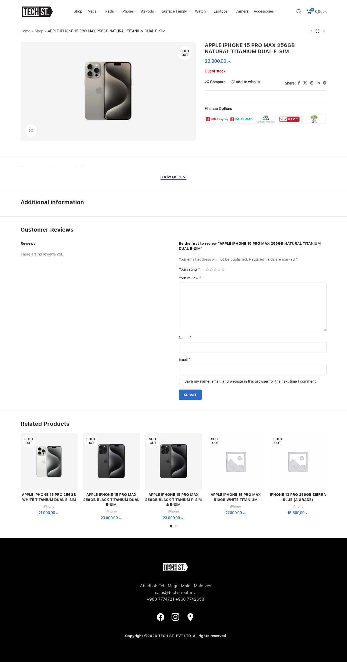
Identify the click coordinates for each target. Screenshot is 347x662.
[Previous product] (311, 31)
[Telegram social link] (324, 83)
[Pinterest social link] (311, 83)
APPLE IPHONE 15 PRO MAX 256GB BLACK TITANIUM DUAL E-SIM (111, 500)
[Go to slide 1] (171, 526)
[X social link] (305, 83)
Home (25, 31)
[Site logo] (37, 11)
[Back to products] (317, 31)
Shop (39, 31)
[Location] (190, 617)
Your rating (189, 269)
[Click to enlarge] (30, 130)
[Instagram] (175, 617)
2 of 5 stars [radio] (211, 269)
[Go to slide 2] (176, 526)
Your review (190, 278)
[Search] (299, 11)
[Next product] (324, 31)
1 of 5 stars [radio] (207, 269)
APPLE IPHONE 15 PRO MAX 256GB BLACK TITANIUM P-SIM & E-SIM (173, 500)
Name (185, 337)
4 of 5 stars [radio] (219, 269)
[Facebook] (160, 617)
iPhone (48, 506)
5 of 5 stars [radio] (223, 269)
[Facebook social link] (299, 83)
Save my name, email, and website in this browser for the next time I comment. (250, 381)
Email (185, 359)
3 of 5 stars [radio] (215, 269)
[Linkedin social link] (318, 83)
